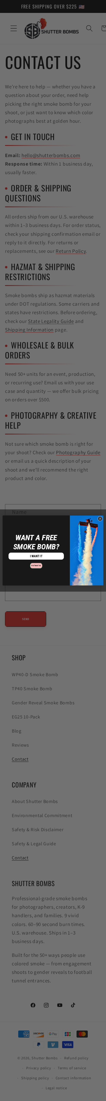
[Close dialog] (100, 518)
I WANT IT (36, 556)
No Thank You (36, 566)
